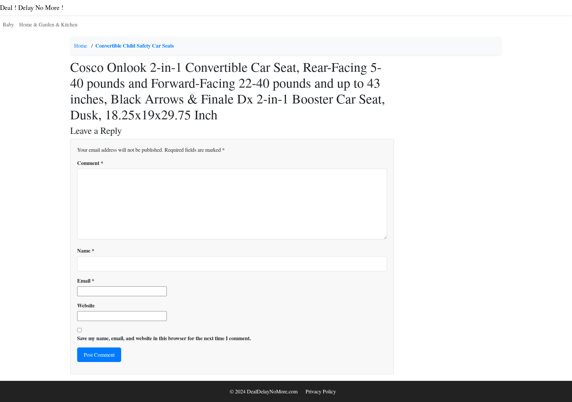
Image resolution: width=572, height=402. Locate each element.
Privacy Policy (321, 391)
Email (85, 280)
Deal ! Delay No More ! (32, 7)
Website (86, 305)
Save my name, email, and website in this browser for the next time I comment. (164, 338)
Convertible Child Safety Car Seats (134, 45)
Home (80, 45)
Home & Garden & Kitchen (48, 24)
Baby (8, 24)
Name (85, 250)
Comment (90, 163)
